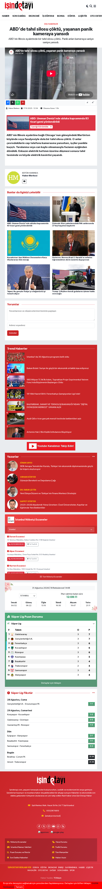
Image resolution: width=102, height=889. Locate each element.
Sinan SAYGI (26, 463)
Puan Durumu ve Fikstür (20, 852)
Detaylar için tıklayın (51, 683)
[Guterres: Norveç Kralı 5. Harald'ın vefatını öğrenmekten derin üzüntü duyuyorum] (73, 243)
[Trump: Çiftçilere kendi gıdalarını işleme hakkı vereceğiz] (73, 277)
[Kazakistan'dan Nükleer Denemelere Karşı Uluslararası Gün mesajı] (28, 243)
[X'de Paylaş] (12, 102)
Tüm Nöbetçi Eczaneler (52, 577)
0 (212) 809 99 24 (17, 544)
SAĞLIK (53, 870)
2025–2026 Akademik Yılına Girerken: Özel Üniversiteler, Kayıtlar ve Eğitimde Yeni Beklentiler (53, 506)
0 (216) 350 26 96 (17, 559)
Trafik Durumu (61, 847)
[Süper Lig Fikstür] (93, 693)
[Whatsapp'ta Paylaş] (17, 102)
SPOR (72, 870)
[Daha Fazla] (23, 102)
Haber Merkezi (14, 108)
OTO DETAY (43, 870)
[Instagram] (48, 826)
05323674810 (52, 811)
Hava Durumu (61, 842)
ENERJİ (60, 867)
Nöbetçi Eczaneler (18, 842)
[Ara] (91, 6)
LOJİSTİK (82, 16)
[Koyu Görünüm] (87, 6)
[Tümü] (93, 457)
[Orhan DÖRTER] (12, 479)
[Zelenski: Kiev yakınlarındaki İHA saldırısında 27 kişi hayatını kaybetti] (73, 209)
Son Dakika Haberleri (19, 858)
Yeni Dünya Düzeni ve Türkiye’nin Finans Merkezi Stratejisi (48, 493)
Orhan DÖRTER (28, 477)
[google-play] (57, 832)
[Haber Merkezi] (13, 177)
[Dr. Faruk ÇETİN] (12, 492)
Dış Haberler (51, 24)
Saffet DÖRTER (28, 501)
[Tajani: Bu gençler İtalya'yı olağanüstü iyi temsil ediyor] (28, 277)
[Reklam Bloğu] (51, 446)
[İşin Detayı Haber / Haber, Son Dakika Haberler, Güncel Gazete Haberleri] (19, 6)
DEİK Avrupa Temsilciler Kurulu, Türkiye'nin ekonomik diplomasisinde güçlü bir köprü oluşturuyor (56, 467)
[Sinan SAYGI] (12, 466)
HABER (5, 16)
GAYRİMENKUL (71, 867)
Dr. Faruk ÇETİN (28, 490)
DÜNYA (71, 16)
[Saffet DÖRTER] (12, 504)
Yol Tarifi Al (33, 544)
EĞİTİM (44, 867)
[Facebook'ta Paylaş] (8, 102)
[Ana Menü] (95, 6)
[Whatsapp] (58, 826)
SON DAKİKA (19, 16)
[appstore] (43, 832)
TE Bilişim (57, 878)
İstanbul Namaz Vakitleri (21, 847)
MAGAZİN (31, 870)
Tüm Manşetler (61, 852)
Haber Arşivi (61, 858)
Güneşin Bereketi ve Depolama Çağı (38, 480)
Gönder (13, 333)
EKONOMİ (34, 16)
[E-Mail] (24, 181)
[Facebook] (39, 826)
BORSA (61, 16)
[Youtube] (53, 826)
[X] (44, 826)
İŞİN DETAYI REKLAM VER (19, 867)
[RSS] (63, 826)
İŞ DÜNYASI (48, 16)
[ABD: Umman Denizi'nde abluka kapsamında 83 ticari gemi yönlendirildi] (28, 209)
